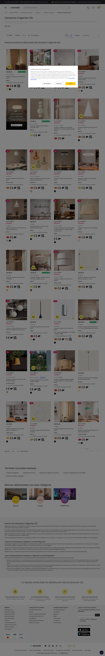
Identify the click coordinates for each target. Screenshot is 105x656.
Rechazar (59, 83)
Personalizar (47, 83)
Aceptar (70, 83)
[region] (53, 77)
